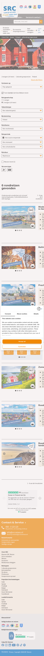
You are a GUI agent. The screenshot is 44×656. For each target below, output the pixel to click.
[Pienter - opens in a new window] (39, 309)
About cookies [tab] (22, 314)
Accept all (22, 341)
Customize (22, 346)
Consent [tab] (8, 314)
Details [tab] (36, 314)
